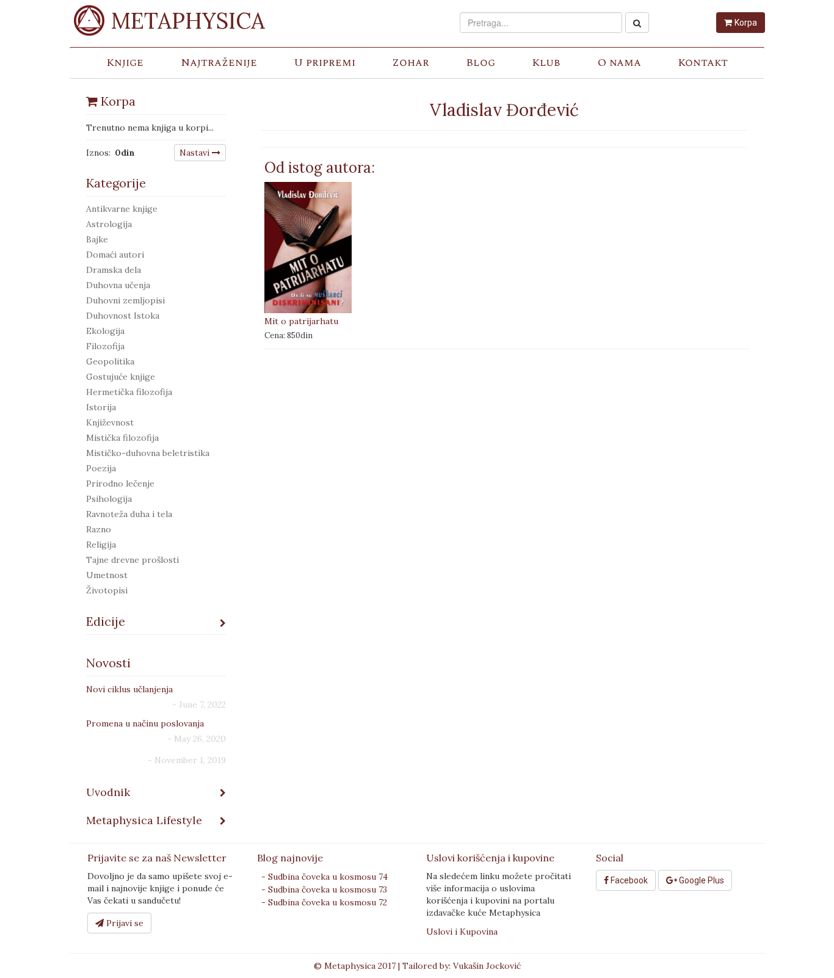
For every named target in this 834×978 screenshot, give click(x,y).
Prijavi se (123, 923)
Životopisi (107, 590)
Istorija (101, 407)
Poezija (101, 468)
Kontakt (703, 62)
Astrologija (109, 224)
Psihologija (109, 498)
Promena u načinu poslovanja (145, 723)
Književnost (110, 422)
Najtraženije (219, 62)
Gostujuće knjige (120, 376)
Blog (480, 62)
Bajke (97, 239)
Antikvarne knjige (122, 208)
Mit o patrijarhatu (301, 321)
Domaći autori (115, 254)
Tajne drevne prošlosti (132, 559)
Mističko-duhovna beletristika (147, 452)
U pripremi (324, 62)
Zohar (410, 62)
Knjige (124, 62)
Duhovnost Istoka (122, 315)
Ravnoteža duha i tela (129, 514)
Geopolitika (110, 361)
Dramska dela (113, 269)
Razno (98, 529)
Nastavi (195, 152)
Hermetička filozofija (129, 391)
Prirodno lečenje (120, 483)
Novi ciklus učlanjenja (129, 689)
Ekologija (105, 330)
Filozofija (105, 346)
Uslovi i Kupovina (462, 931)
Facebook (628, 880)
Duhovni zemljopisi (125, 300)
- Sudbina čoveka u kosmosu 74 (324, 876)
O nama (619, 62)
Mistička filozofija (122, 437)
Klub (546, 62)
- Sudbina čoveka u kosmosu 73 (324, 889)
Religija (101, 544)
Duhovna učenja (118, 285)
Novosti (108, 662)
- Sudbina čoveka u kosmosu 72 (324, 902)
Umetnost (107, 575)
